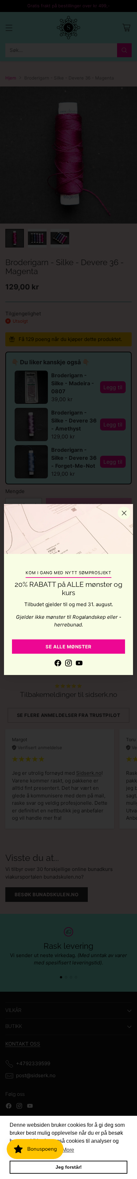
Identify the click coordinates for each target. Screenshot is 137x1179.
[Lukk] (124, 513)
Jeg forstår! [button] (69, 1167)
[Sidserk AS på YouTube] (79, 664)
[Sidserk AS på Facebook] (58, 664)
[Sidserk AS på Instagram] (68, 664)
